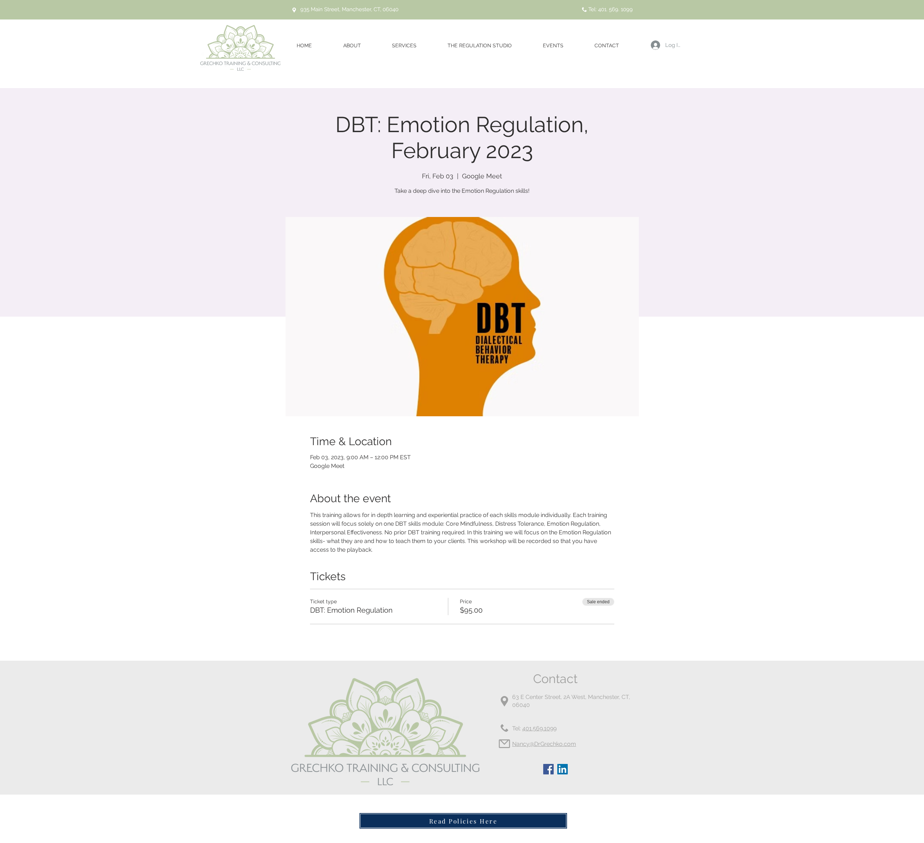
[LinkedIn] (562, 769)
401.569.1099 (539, 728)
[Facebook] (548, 769)
